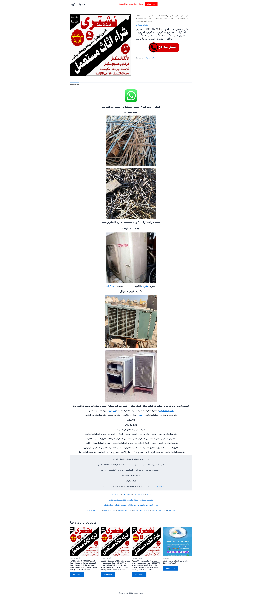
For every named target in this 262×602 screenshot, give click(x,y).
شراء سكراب (127, 494)
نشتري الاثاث (153, 505)
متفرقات (139, 25)
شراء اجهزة (171, 510)
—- (128, 286)
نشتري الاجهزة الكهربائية (141, 510)
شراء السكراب (142, 505)
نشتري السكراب (139, 494)
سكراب (187, 16)
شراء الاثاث (132, 505)
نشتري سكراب (116, 494)
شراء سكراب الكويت (124, 510)
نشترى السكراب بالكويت (117, 500)
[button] (151, 4)
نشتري (140, 415)
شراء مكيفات (108, 505)
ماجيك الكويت (77, 4)
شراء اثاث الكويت (109, 510)
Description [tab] (74, 85)
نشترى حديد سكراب (146, 500)
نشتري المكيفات (120, 505)
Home (138, 16)
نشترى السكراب (166, 410)
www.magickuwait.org (135, 4)
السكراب (110, 286)
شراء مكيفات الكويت (94, 510)
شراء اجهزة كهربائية (158, 510)
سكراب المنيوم (132, 500)
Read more (77, 575)
